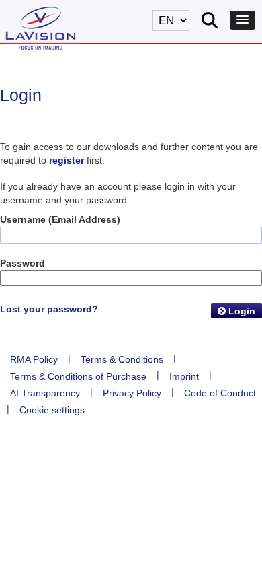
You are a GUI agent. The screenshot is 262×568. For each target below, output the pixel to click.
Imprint (184, 376)
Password (22, 263)
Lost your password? (49, 309)
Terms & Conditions (122, 359)
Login (240, 311)
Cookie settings (52, 409)
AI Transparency (45, 393)
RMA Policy (34, 359)
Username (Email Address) (60, 219)
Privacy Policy (132, 393)
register (66, 160)
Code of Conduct (220, 393)
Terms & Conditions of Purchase (78, 376)
